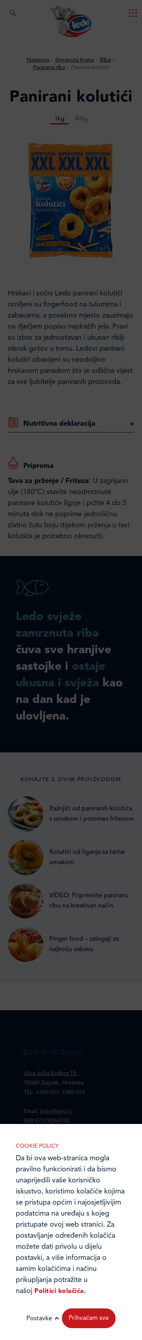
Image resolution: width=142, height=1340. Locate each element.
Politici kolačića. (60, 1291)
